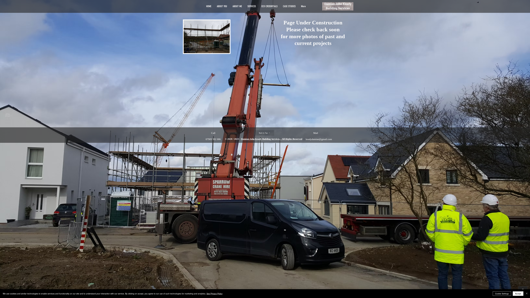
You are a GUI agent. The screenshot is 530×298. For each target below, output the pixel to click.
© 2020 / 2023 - (233, 139)
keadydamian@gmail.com (319, 139)
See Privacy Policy (214, 293)
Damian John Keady (251, 139)
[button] (206, 36)
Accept (518, 293)
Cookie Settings (502, 293)
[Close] (526, 293)
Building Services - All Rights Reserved (282, 139)
